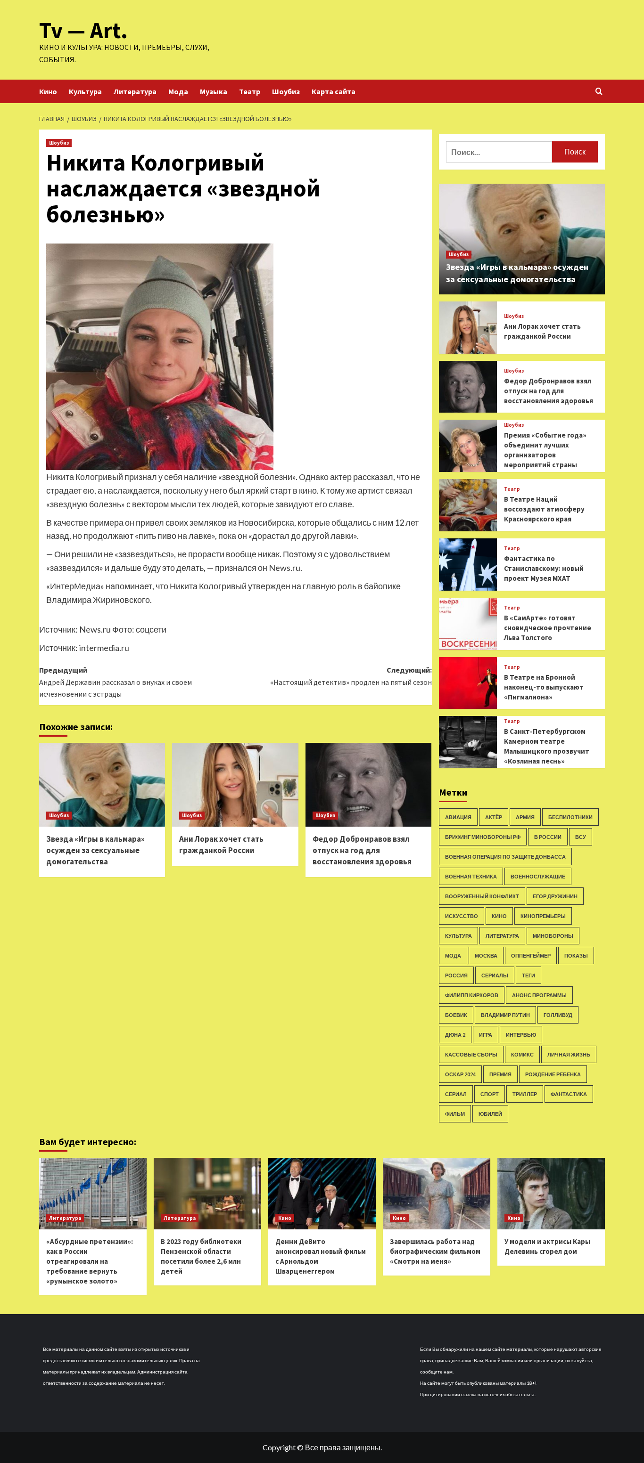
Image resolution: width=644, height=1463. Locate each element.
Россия (456, 975)
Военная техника (471, 876)
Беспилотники (570, 817)
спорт (489, 1094)
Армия (525, 817)
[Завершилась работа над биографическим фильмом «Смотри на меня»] (436, 1193)
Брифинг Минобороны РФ (482, 837)
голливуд (558, 1015)
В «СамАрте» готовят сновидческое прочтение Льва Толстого (547, 627)
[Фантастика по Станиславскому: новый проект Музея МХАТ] (468, 564)
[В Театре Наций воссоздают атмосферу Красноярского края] (468, 505)
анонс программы (539, 995)
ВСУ (580, 837)
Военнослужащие (538, 876)
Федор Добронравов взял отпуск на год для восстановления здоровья (362, 850)
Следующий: (350, 676)
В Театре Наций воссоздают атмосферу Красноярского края (544, 509)
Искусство (461, 916)
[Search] (599, 91)
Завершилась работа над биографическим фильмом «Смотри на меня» (435, 1251)
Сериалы (494, 975)
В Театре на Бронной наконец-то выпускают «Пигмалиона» (544, 687)
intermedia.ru (104, 647)
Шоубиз (286, 91)
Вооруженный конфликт (482, 896)
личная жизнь (568, 1054)
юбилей (490, 1114)
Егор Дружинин (555, 896)
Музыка (213, 91)
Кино (48, 91)
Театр (249, 91)
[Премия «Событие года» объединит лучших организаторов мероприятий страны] (468, 446)
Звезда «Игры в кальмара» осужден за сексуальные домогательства (95, 850)
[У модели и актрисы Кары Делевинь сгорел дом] (551, 1193)
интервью (521, 1035)
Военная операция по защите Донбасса (505, 856)
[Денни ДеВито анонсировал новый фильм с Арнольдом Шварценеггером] (322, 1193)
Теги (528, 975)
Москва (486, 955)
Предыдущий (115, 682)
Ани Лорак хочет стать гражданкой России (221, 844)
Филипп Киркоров (471, 995)
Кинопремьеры (543, 916)
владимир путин (505, 1015)
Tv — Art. (83, 30)
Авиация (458, 817)
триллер (524, 1094)
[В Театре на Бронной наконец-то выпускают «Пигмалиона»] (468, 683)
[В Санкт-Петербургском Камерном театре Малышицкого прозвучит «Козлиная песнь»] (468, 742)
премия (500, 1074)
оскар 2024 (460, 1074)
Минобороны (553, 936)
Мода (178, 91)
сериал (456, 1094)
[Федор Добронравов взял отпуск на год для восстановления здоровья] (368, 785)
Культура (85, 91)
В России (547, 837)
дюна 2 (455, 1035)
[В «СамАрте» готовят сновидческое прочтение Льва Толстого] (468, 624)
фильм (455, 1114)
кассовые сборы (471, 1054)
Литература (135, 91)
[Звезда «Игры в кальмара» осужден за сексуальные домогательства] (102, 785)
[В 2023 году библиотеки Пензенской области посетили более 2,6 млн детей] (207, 1193)
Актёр (493, 817)
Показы (576, 955)
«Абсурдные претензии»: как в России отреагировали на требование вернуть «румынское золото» (89, 1261)
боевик (456, 1015)
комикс (522, 1054)
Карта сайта (333, 91)
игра (485, 1035)
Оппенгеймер (531, 955)
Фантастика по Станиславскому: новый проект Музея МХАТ (544, 568)
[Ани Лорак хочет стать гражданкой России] (235, 785)
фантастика (569, 1094)
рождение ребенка (553, 1074)
